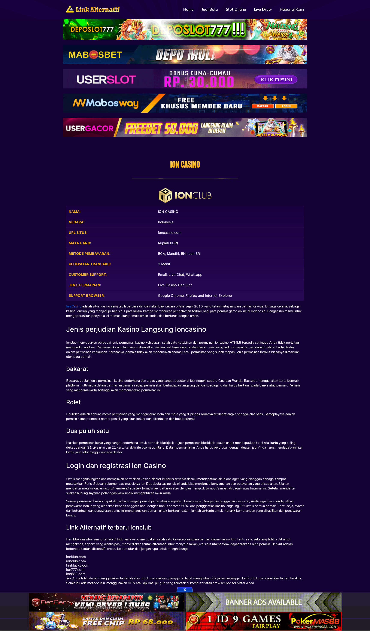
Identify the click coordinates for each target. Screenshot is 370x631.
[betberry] (107, 602)
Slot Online (236, 9)
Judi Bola (210, 9)
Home (188, 9)
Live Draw (263, 9)
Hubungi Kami (292, 9)
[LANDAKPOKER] (107, 621)
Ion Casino (73, 306)
